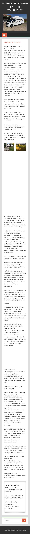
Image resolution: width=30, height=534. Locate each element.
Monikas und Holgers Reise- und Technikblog (15, 7)
